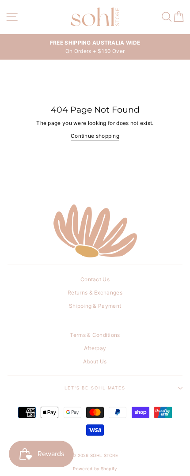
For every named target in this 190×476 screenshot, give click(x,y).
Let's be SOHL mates (95, 387)
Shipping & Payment (95, 305)
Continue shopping (95, 135)
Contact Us (95, 279)
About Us (94, 361)
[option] (95, 46)
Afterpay (95, 348)
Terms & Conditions (95, 335)
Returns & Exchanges (95, 292)
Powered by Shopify (95, 468)
